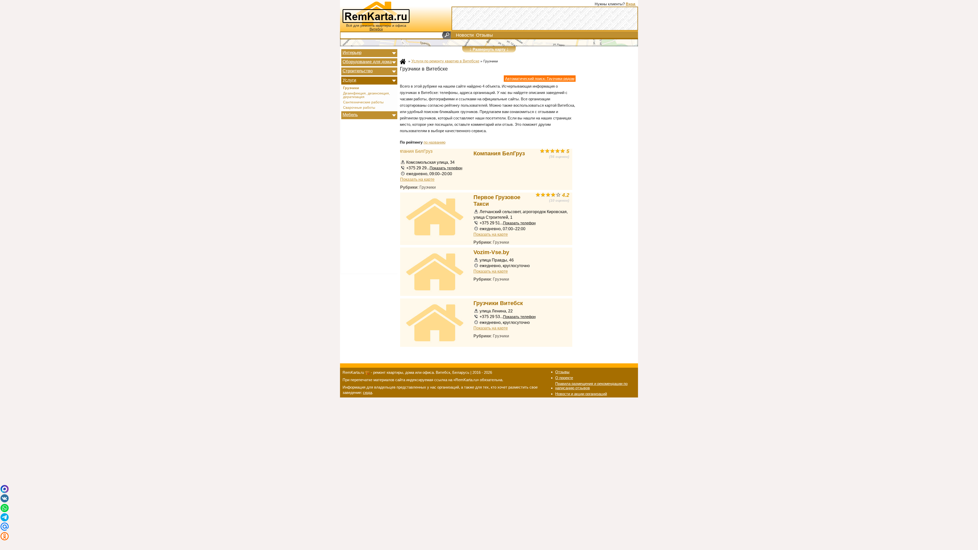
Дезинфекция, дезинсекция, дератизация (366, 95)
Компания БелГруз (499, 153)
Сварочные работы (359, 107)
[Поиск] (446, 35)
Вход (630, 4)
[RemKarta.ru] (376, 13)
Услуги (349, 80)
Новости (465, 35)
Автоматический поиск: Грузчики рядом (539, 78)
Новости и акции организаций (581, 394)
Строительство (358, 70)
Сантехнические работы (363, 102)
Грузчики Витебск (498, 303)
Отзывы (484, 35)
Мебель (350, 114)
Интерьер (352, 52)
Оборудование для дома (367, 61)
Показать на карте (417, 179)
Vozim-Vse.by (491, 252)
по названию (434, 142)
